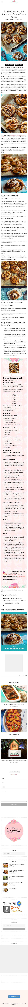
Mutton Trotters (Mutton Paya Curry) (14, 704)
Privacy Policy (14, 1004)
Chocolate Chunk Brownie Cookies (11, 603)
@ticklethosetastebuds (14, 574)
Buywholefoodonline (8, 136)
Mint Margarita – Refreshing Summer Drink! (16, 877)
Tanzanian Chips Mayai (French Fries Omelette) (16, 883)
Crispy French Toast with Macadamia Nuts (13, 598)
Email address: (14, 922)
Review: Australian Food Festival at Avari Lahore (14, 760)
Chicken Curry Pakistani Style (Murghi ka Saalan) (17, 865)
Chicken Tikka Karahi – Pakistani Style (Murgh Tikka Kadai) (16, 871)
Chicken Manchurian (14, 734)
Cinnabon (22, 89)
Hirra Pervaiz (10, 19)
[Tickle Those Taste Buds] (14, 1)
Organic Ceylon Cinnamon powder (17, 135)
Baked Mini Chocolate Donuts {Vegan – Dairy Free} (15, 600)
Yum (26, 675)
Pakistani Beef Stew (13, 888)
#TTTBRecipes (21, 576)
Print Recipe (19, 64)
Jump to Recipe (10, 64)
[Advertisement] (14, 663)
